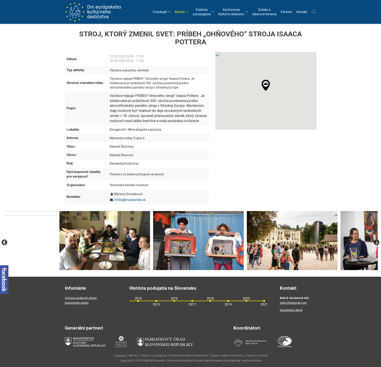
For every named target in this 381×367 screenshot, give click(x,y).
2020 (246, 298)
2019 (228, 304)
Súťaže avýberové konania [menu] (264, 12)
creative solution (251, 360)
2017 (192, 304)
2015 (156, 304)
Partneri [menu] (286, 12)
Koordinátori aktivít (291, 310)
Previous (4, 242)
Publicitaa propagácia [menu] (202, 12)
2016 (174, 298)
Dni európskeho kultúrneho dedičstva (104, 11)
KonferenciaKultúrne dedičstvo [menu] (231, 12)
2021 (264, 304)
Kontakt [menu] (302, 12)
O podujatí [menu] (160, 12)
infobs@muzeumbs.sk (130, 200)
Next (376, 242)
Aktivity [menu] (180, 12)
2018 (210, 298)
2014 (138, 298)
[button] (268, 87)
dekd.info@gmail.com (293, 302)
